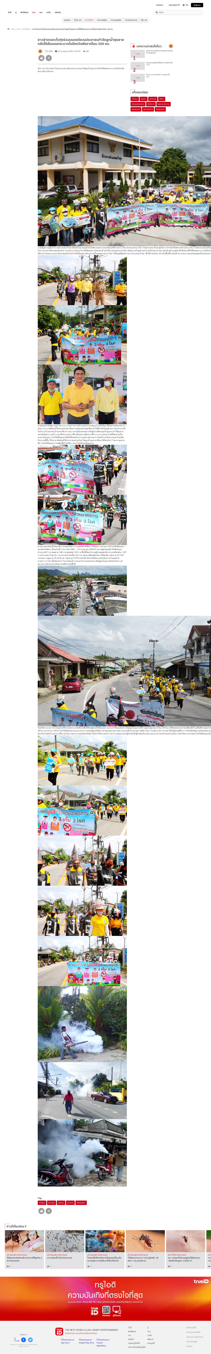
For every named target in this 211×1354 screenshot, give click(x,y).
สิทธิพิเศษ (24, 12)
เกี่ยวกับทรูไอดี (191, 1327)
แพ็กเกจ (150, 1339)
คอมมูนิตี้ (151, 1343)
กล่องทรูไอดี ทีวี (174, 5)
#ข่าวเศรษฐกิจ (12, 1255)
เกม (40, 12)
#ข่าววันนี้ (153, 99)
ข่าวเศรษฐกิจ (116, 20)
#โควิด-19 (151, 104)
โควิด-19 (77, 20)
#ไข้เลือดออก (81, 1203)
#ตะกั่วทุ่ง (51, 1203)
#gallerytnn (160, 109)
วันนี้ (9, 12)
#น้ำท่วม (134, 99)
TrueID (15, 5)
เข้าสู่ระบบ (197, 5)
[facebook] (23, 1339)
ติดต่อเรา (189, 1346)
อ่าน (33, 12)
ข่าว (18, 29)
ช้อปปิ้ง (131, 1339)
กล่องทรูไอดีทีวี (134, 1343)
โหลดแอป (159, 5)
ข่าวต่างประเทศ (131, 20)
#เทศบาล (70, 1203)
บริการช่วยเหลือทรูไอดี (136, 1347)
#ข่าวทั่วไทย (172, 1255)
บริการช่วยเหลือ (191, 1341)
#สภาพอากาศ (148, 109)
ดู (15, 12)
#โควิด (162, 99)
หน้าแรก (67, 20)
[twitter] (30, 1339)
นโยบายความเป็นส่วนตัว (194, 1337)
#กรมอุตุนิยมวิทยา (138, 104)
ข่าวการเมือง (102, 20)
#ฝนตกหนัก (136, 109)
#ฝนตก (143, 99)
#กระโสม (42, 1203)
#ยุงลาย (61, 1203)
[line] (16, 1339)
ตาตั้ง (48, 12)
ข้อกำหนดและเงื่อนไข (193, 1332)
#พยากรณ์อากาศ (163, 104)
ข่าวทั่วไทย (89, 20)
